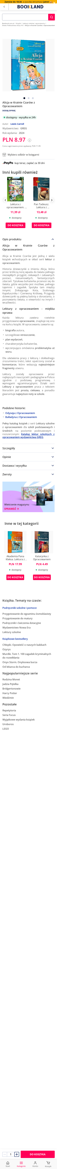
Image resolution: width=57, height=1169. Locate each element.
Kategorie (21, 1166)
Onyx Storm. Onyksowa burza (19, 662)
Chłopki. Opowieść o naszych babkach (24, 644)
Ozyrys (6, 649)
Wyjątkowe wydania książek (18, 719)
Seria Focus (9, 715)
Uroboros (8, 724)
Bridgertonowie (11, 688)
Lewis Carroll (17, 123)
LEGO (5, 728)
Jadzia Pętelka (10, 684)
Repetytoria (9, 710)
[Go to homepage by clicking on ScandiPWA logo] (30, 7)
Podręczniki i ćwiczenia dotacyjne (21, 623)
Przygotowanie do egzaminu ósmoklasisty (26, 613)
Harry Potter (9, 693)
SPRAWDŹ (10, 508)
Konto (35, 1166)
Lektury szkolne (11, 632)
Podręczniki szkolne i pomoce (19, 608)
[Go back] (4, 7)
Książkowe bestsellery (15, 639)
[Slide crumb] (24, 98)
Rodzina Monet (11, 679)
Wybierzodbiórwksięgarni (23, 154)
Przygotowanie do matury (17, 618)
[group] (15, 205)
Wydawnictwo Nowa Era (16, 627)
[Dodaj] (16, 1154)
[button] (51, 17)
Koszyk (48, 1166)
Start (8, 1166)
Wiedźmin (8, 697)
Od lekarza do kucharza (16, 666)
